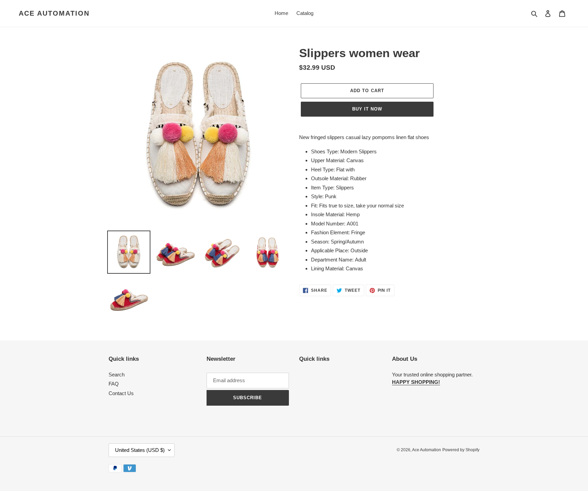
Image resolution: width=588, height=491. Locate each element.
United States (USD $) (140, 450)
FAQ (114, 384)
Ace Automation (54, 13)
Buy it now (367, 109)
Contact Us (121, 393)
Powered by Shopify (460, 449)
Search (117, 374)
